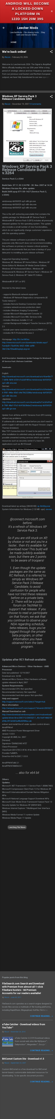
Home (14, 42)
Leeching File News (17, 827)
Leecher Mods (27, 28)
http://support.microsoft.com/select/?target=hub (23, 702)
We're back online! (14, 51)
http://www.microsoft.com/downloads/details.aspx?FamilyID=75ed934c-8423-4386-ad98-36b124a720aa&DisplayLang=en (25, 345)
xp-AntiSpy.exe (43, 506)
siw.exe (49, 509)
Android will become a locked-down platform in (27, 9)
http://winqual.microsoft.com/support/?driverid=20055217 (27, 708)
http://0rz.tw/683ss (21, 339)
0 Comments (35, 104)
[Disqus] (27, 863)
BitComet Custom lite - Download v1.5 (23, 1058)
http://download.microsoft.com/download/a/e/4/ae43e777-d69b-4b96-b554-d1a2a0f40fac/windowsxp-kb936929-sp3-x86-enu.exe (27, 379)
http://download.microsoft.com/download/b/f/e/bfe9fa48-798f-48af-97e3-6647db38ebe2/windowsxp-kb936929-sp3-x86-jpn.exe (27, 405)
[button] (51, 52)
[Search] (51, 29)
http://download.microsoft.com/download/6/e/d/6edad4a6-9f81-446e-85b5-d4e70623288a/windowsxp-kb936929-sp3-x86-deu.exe (27, 392)
